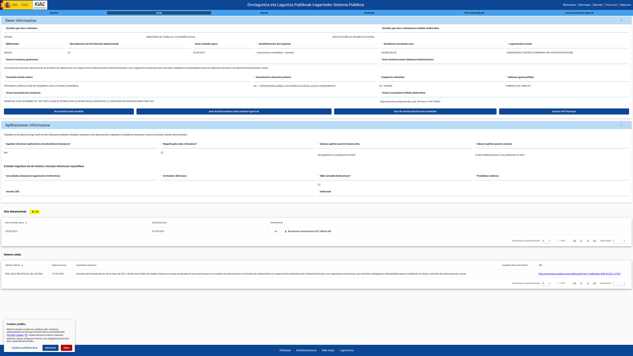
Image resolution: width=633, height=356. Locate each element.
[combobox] (546, 240)
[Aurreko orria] (581, 240)
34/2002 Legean (17, 335)
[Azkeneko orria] (594, 240)
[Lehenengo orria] (574, 240)
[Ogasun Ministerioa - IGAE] (25, 5)
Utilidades (285, 350)
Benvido (598, 4)
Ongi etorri (611, 4)
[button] (316, 20)
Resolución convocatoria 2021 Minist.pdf (308, 231)
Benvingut (584, 4)
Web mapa (328, 350)
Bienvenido (569, 4)
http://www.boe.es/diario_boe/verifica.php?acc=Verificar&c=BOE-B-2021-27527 (580, 273)
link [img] (275, 231)
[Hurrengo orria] (588, 240)
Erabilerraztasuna (306, 350)
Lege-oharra (347, 350)
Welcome (625, 4)
